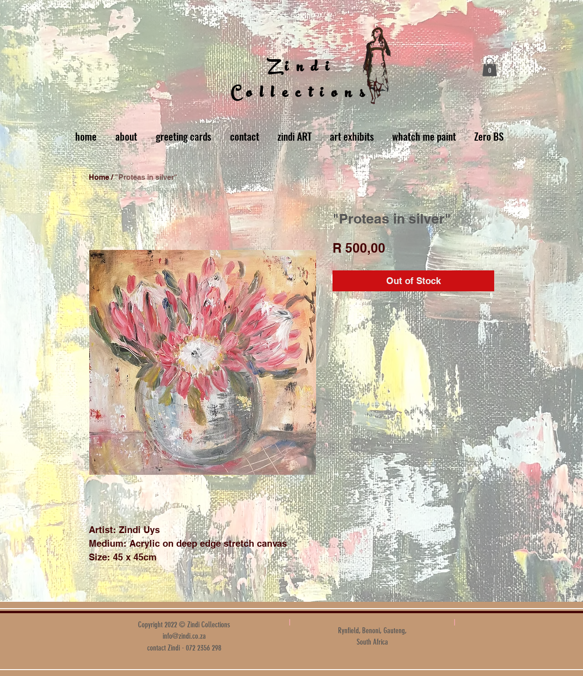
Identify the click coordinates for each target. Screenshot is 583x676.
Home (99, 177)
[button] (489, 67)
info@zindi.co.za (184, 635)
